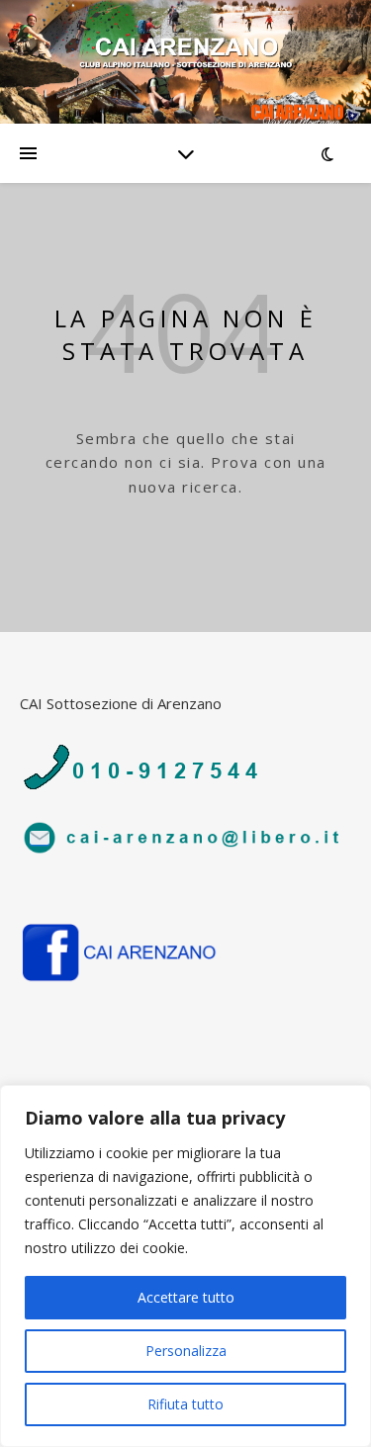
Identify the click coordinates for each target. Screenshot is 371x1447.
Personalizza (186, 1350)
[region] (185, 1266)
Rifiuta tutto (185, 1404)
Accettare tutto (186, 1297)
